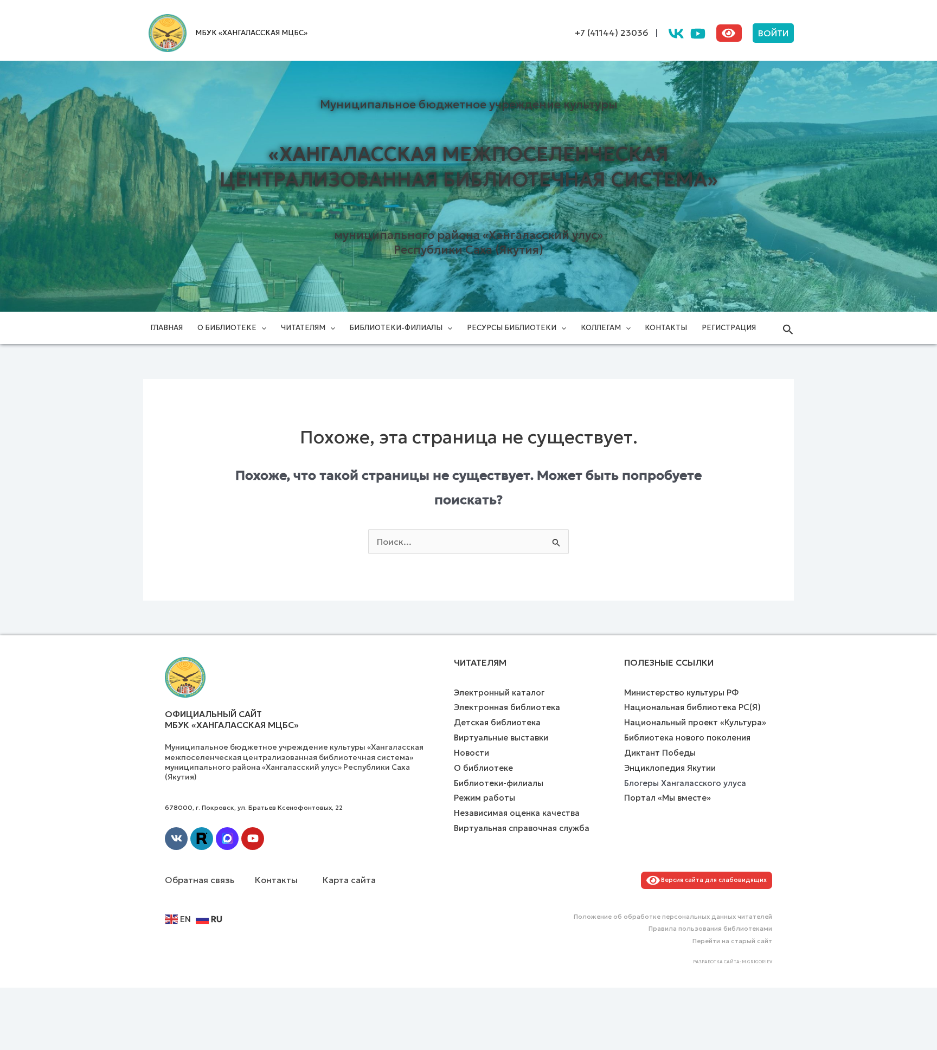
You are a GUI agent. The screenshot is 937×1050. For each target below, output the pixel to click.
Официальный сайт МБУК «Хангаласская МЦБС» (232, 719)
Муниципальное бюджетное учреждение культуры (469, 105)
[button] (773, 33)
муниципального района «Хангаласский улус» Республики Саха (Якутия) (468, 242)
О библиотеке (226, 327)
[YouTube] (697, 33)
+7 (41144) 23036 (612, 32)
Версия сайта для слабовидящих (712, 880)
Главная (166, 327)
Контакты (666, 327)
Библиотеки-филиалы (395, 327)
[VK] (676, 33)
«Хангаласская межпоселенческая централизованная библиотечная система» (469, 167)
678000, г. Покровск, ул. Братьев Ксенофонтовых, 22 (254, 807)
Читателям (303, 327)
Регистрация (729, 327)
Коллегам (601, 327)
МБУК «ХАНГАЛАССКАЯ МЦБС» (251, 32)
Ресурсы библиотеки (511, 327)
